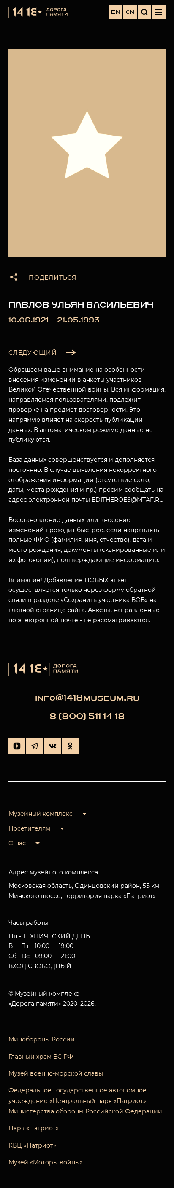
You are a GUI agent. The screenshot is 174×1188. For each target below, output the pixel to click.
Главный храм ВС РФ (40, 1056)
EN (115, 12)
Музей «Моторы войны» (45, 1162)
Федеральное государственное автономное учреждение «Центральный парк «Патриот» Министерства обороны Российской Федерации (85, 1101)
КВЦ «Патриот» (32, 1145)
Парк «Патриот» (33, 1128)
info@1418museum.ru (87, 697)
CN (130, 12)
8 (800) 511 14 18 (87, 716)
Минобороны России (41, 1039)
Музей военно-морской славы (55, 1073)
